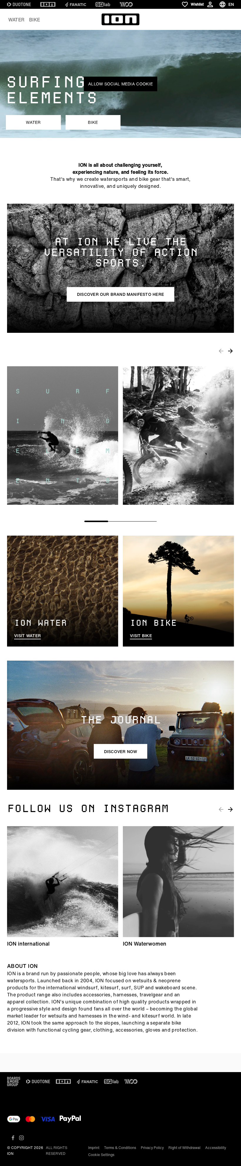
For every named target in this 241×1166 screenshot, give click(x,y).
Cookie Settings (101, 1154)
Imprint (93, 1147)
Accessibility (215, 1147)
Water (16, 19)
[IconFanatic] (75, 4)
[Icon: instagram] (21, 1137)
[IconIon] (48, 4)
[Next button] (230, 351)
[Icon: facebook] (13, 1137)
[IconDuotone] (19, 4)
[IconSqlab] (103, 4)
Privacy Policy (152, 1147)
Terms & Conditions (120, 1147)
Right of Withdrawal (184, 1147)
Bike (34, 19)
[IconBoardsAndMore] (13, 1081)
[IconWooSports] (126, 4)
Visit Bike (141, 636)
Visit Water (27, 636)
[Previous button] (221, 351)
